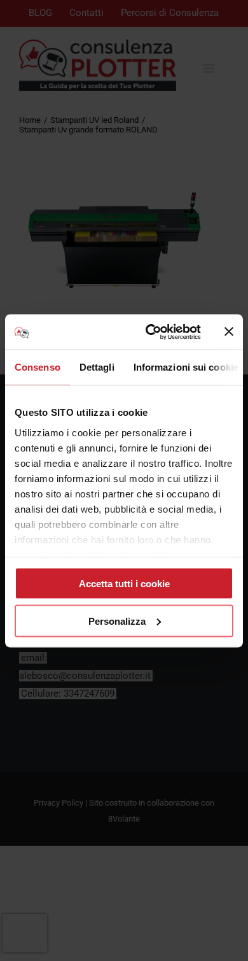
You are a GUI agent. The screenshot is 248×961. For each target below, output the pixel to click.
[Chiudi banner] (228, 331)
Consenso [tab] (37, 367)
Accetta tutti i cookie (124, 583)
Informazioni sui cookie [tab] (186, 367)
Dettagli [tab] (96, 367)
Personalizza (117, 620)
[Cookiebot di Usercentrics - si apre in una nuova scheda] (150, 332)
